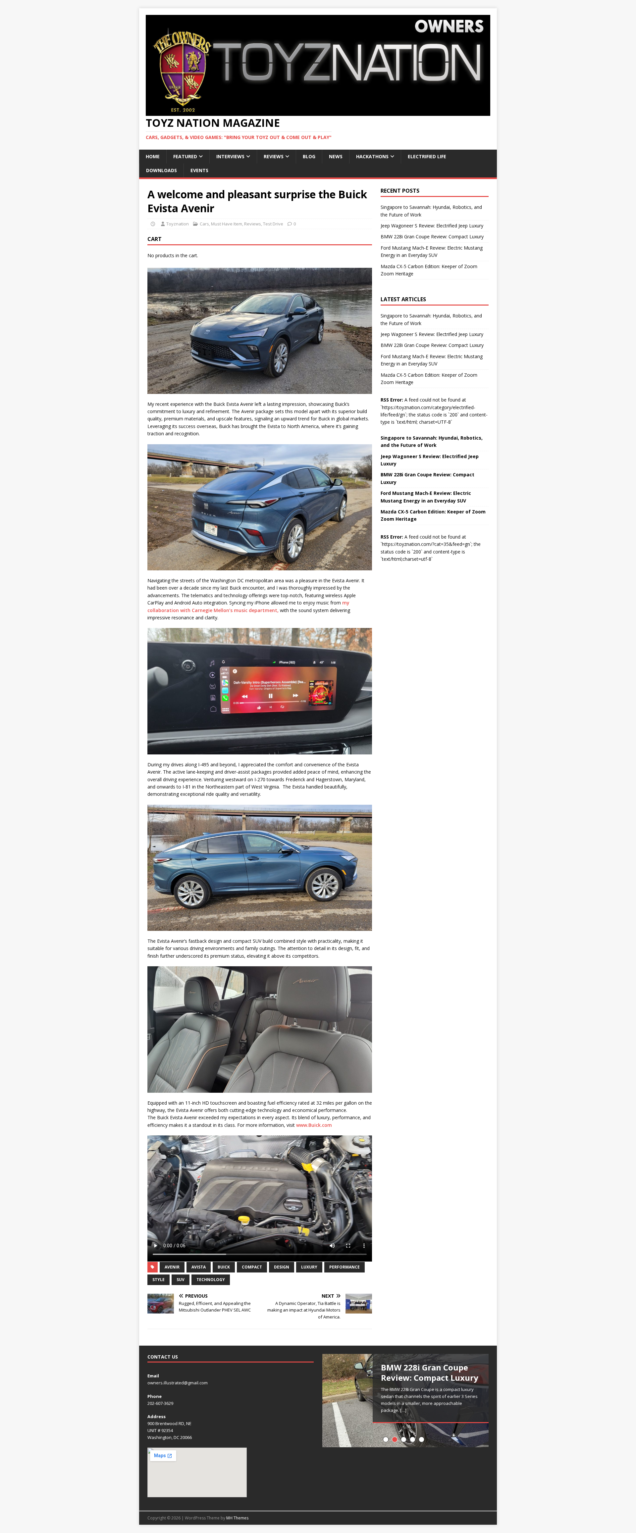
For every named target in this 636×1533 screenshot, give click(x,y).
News (336, 156)
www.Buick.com (314, 1125)
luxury (309, 1267)
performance (344, 1267)
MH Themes (237, 1518)
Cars (204, 224)
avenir (172, 1267)
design (281, 1267)
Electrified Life (427, 156)
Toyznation (177, 224)
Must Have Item (226, 224)
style (158, 1279)
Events (199, 170)
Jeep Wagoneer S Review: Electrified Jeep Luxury (432, 225)
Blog (309, 156)
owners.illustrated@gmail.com (177, 1383)
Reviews (274, 156)
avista (198, 1267)
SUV (181, 1279)
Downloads (161, 170)
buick (224, 1267)
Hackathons (372, 156)
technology (210, 1279)
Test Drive (273, 224)
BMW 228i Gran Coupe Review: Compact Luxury (432, 236)
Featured (185, 156)
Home (153, 156)
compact (252, 1267)
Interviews (230, 156)
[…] (403, 1410)
